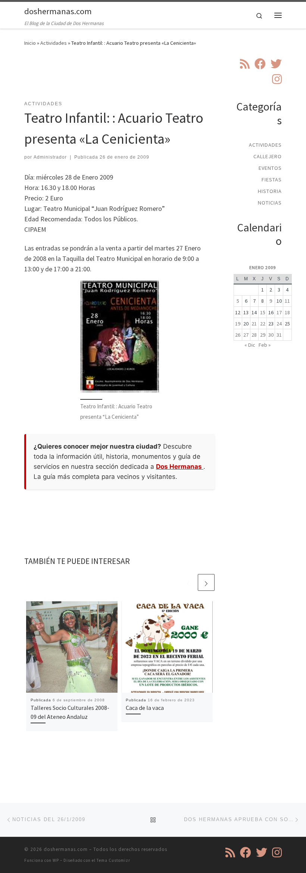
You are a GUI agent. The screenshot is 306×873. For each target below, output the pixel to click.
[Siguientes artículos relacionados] (206, 582)
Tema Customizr (113, 860)
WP (56, 860)
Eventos (270, 168)
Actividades (53, 43)
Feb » (265, 345)
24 (279, 323)
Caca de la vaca (145, 707)
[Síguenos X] (276, 63)
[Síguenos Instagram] (277, 79)
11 (287, 300)
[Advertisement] (160, 78)
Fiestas (272, 179)
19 (237, 323)
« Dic (249, 345)
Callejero (267, 156)
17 (279, 312)
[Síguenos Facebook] (260, 63)
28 (254, 334)
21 (254, 323)
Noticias (270, 202)
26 (237, 334)
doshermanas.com (66, 849)
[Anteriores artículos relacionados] (188, 582)
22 (262, 323)
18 (287, 312)
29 (262, 334)
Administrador (50, 157)
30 (271, 334)
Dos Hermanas (179, 466)
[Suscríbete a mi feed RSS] (245, 63)
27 (246, 334)
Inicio (30, 43)
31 (279, 334)
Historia (270, 191)
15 (262, 312)
